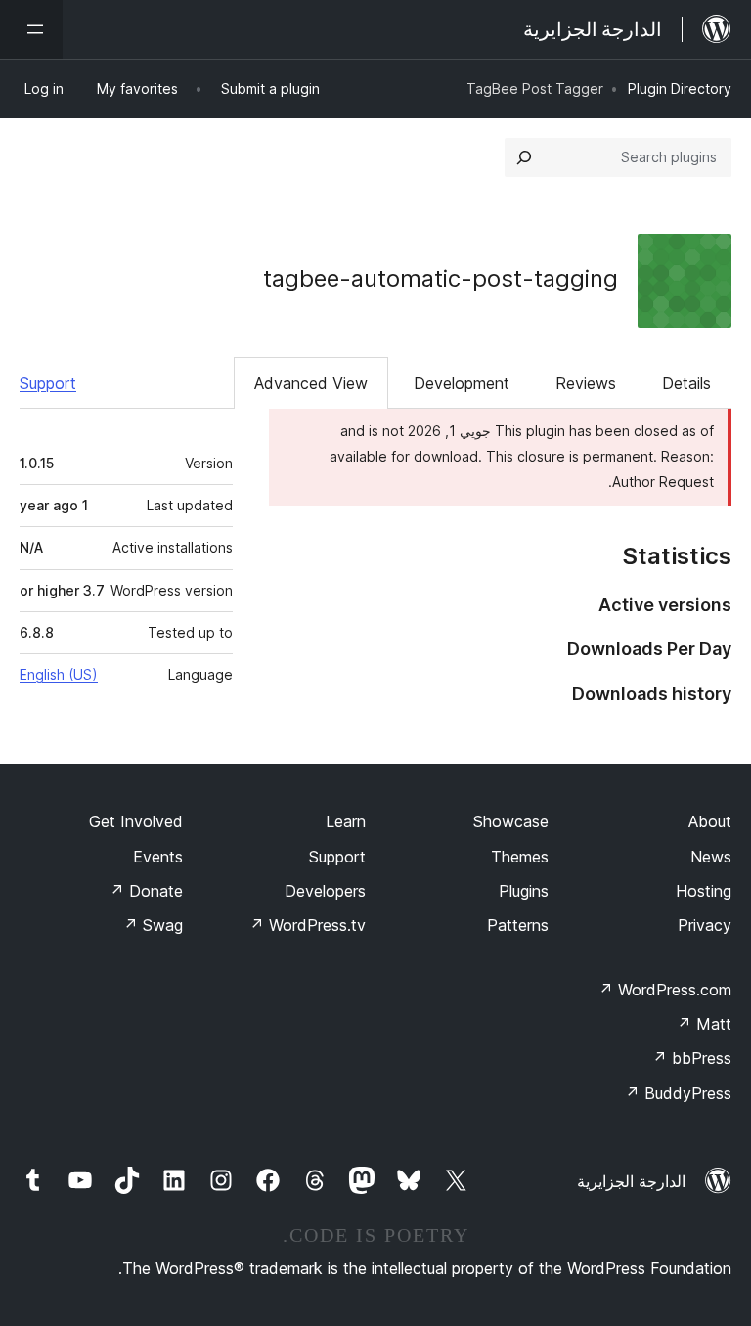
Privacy (704, 925)
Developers (325, 891)
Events (158, 856)
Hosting (703, 891)
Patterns (518, 925)
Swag (153, 925)
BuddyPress (678, 1093)
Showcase (511, 821)
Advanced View (311, 383)
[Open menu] (31, 29)
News (710, 856)
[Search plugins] (524, 157)
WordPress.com (664, 989)
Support (48, 383)
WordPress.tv (307, 925)
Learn (346, 821)
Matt (704, 1024)
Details (686, 383)
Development (461, 383)
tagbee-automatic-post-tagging (440, 278)
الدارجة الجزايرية (631, 1181)
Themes (520, 856)
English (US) (59, 674)
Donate (146, 891)
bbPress (691, 1058)
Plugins (524, 891)
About (709, 821)
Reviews (585, 383)
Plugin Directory (679, 88)
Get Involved (136, 821)
